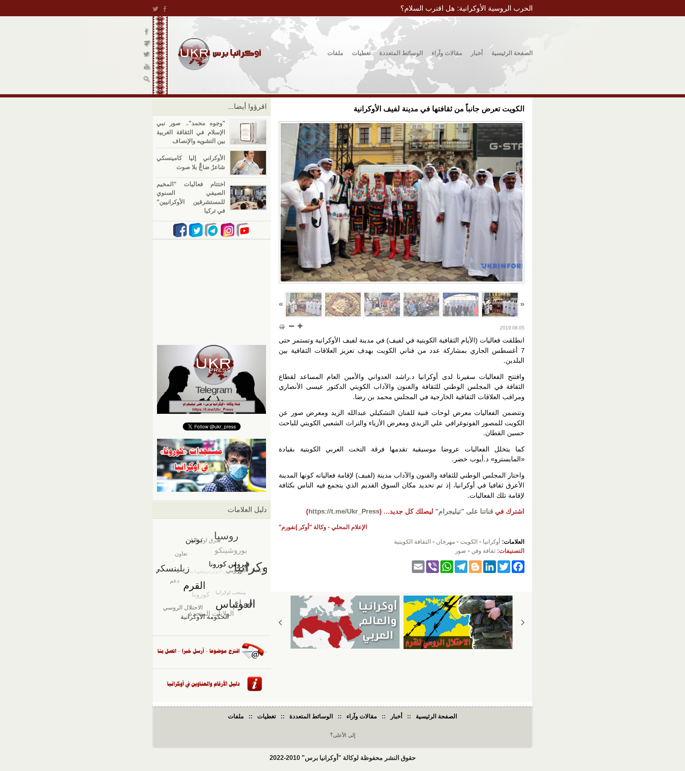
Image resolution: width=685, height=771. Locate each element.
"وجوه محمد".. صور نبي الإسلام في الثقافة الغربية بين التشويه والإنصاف (191, 132)
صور (460, 550)
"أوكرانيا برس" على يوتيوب (147, 67)
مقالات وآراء (447, 52)
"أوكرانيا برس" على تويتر (147, 55)
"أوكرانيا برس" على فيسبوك (147, 32)
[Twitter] (503, 566)
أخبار (477, 52)
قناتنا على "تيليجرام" (464, 511)
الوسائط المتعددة (401, 52)
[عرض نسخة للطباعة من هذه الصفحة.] (282, 326)
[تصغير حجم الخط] (292, 326)
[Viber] (432, 566)
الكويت (469, 541)
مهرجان (445, 541)
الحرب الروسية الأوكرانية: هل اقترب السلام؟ (466, 8)
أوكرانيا (491, 541)
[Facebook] (518, 566)
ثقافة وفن (483, 550)
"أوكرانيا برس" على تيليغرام (147, 44)
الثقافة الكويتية (412, 541)
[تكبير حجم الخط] (299, 326)
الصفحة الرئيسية (512, 52)
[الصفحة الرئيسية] (219, 54)
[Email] (418, 566)
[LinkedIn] (489, 566)
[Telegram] (461, 566)
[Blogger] (475, 566)
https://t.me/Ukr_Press (343, 511)
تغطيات (361, 52)
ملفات (335, 52)
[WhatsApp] (446, 566)
